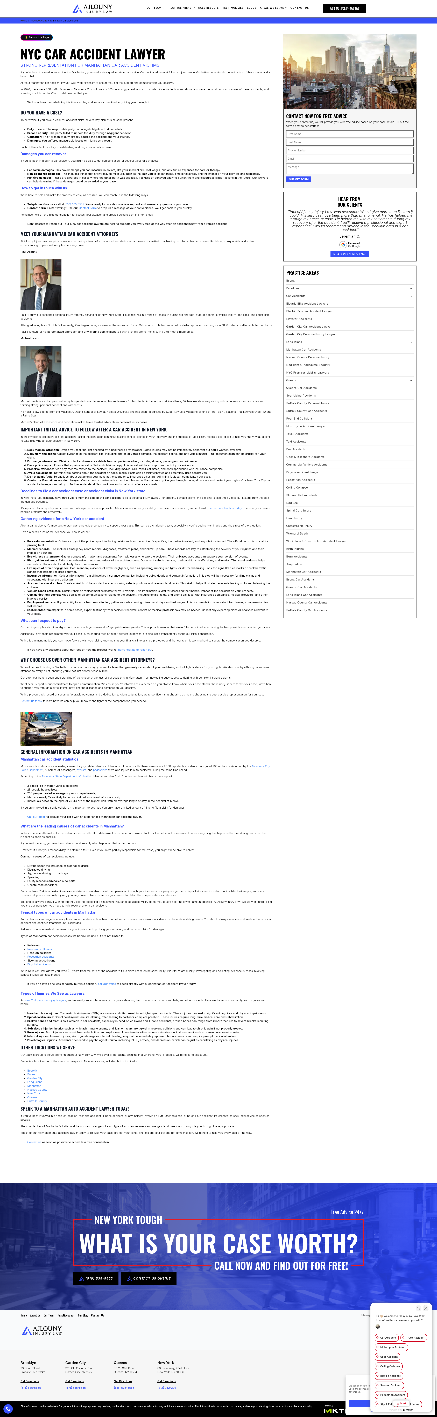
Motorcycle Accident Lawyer (306, 426)
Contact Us (299, 7)
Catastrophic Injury (299, 526)
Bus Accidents (296, 449)
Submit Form (299, 179)
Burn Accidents (296, 556)
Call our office (36, 816)
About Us (35, 1315)
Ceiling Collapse (297, 487)
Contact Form (88, 208)
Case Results (208, 7)
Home (23, 20)
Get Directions (29, 1381)
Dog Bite (292, 503)
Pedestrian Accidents (300, 480)
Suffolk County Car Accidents (306, 411)
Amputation (294, 564)
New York (33, 1093)
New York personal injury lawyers (45, 1000)
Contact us (34, 1142)
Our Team (154, 7)
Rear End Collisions (299, 418)
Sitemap (365, 1315)
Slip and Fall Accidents (301, 495)
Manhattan (34, 1086)
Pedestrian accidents (40, 956)
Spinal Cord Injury (298, 510)
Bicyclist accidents (39, 964)
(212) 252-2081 (167, 1387)
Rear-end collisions (39, 949)
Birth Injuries (295, 549)
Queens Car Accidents (301, 388)
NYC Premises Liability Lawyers (307, 372)
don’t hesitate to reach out (135, 649)
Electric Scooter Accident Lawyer (309, 311)
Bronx (31, 1074)
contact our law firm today (225, 508)
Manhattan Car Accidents (303, 349)
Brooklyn (33, 1070)
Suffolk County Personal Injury (307, 403)
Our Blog (83, 1315)
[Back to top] (428, 8)
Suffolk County (37, 1101)
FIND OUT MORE (37, 1153)
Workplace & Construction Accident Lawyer (316, 541)
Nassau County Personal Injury (307, 357)
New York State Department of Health (66, 776)
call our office (107, 984)
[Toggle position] (418, 1308)
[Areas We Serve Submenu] (287, 8)
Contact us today (31, 701)
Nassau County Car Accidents (306, 602)
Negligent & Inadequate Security (308, 365)
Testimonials (233, 7)
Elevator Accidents (299, 319)
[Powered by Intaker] (408, 1410)
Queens (32, 1097)
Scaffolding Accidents (301, 395)
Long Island (34, 1082)
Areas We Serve (272, 7)
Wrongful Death (297, 533)
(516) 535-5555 (74, 204)
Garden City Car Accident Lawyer (309, 326)
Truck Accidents (297, 434)
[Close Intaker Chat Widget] (425, 1308)
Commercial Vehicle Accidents (306, 464)
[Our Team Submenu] (164, 8)
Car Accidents (295, 296)
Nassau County (37, 1089)
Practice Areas (180, 7)
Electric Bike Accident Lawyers (307, 303)
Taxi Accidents (296, 441)
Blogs (252, 7)
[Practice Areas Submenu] (195, 8)
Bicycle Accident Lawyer (303, 472)
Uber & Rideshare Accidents (305, 457)
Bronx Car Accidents (300, 579)
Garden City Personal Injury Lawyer (310, 334)
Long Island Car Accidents (304, 595)
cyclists (81, 770)
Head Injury (294, 518)
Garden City (35, 1078)
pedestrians (100, 770)
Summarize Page (37, 37)
